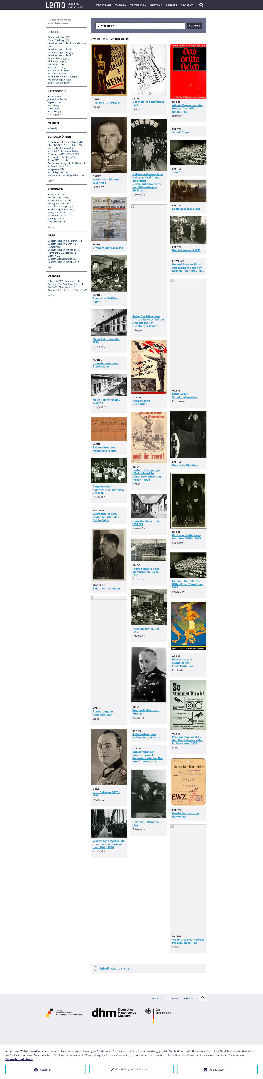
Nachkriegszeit (58, 172)
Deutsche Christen (185, 465)
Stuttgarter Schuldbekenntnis (184, 395)
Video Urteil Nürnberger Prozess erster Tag (188, 941)
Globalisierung (57, 61)
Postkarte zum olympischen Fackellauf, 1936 (182, 663)
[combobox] (140, 26)
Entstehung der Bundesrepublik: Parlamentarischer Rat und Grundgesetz (147, 756)
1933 (186, 250)
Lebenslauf (69, 151)
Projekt (187, 5)
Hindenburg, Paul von (61, 209)
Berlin (76, 240)
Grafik (52, 287)
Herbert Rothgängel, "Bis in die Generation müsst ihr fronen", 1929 (146, 475)
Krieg (70, 157)
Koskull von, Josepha (60, 206)
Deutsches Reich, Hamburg (63, 261)
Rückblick (54, 111)
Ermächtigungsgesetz (108, 247)
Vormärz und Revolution (63, 76)
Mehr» (51, 180)
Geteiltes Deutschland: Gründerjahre (67, 45)
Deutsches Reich (58, 240)
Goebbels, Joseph (58, 197)
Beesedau (70, 252)
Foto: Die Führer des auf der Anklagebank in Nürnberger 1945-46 (148, 321)
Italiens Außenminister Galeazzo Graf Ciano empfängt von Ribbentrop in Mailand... (147, 182)
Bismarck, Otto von (59, 200)
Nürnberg (54, 252)
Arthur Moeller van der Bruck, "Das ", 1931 (187, 108)
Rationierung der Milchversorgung (104, 449)
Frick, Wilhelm (56, 221)
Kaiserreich (56, 64)
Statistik (81, 290)
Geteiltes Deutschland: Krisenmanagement (60, 51)
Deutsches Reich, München (63, 249)
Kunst (79, 284)
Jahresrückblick (72, 142)
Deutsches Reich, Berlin (62, 243)
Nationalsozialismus (60, 148)
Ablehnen (46, 1069)
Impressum (188, 998)
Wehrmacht (56, 175)
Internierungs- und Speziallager (106, 365)
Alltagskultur (67, 287)
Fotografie (55, 281)
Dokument (55, 290)
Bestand (156, 5)
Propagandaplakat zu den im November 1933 (187, 740)
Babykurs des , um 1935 (108, 490)
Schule (53, 160)
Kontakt (173, 998)
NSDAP (73, 154)
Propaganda (56, 154)
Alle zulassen (217, 1069)
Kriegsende (56, 169)
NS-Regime (56, 67)
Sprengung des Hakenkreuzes (103, 713)
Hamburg (54, 246)
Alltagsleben (75, 175)
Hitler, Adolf (56, 194)
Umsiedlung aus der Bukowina (185, 815)
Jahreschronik (57, 99)
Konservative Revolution (141, 402)
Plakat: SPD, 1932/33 (107, 102)
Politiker (79, 163)
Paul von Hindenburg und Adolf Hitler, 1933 (186, 537)
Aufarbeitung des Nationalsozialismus (146, 736)
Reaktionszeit (57, 73)
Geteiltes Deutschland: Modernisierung (59, 57)
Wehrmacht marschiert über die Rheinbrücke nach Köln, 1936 (108, 844)
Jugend (177, 172)
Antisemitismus (58, 166)
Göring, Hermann (58, 203)
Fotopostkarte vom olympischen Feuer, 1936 (145, 572)
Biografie (54, 96)
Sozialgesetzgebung (186, 209)
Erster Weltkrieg (58, 40)
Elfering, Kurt (56, 218)
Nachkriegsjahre (58, 70)
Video (52, 128)
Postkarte (72, 281)
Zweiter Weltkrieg (59, 82)
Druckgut (54, 284)
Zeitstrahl (103, 5)
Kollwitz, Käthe (57, 215)
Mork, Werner (56, 212)
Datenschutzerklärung (19, 1059)
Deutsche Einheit (59, 37)
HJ (64, 160)
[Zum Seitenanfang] (202, 997)
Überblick (55, 145)
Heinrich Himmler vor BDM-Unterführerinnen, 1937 (188, 584)
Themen (120, 5)
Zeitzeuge (55, 114)
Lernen (171, 5)
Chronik (54, 142)
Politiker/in (56, 157)
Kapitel (54, 102)
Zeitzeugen (138, 5)
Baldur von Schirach (106, 588)
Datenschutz (158, 998)
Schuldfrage (180, 132)
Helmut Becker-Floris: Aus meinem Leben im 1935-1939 (188, 268)
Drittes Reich (73, 145)
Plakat (67, 284)
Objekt (53, 108)
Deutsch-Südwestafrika (61, 258)
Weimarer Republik (60, 79)
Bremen (53, 255)
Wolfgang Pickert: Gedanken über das (106, 517)
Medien (53, 105)
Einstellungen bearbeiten (131, 1069)
